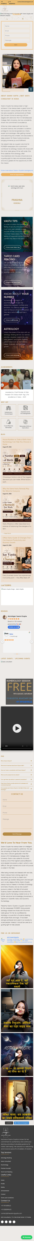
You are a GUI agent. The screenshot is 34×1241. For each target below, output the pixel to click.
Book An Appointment (17, 184)
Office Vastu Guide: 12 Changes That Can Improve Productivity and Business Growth (17, 549)
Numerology (4, 1174)
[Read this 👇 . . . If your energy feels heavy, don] (17, 1064)
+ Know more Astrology (12, 364)
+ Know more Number (11, 329)
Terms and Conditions (7, 1207)
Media (3, 1196)
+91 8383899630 (6, 1219)
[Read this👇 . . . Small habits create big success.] (17, 1020)
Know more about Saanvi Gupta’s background (17, 180)
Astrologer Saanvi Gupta (17, 626)
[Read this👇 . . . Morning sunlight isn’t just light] (17, 976)
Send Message (17, 843)
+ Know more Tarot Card (12, 292)
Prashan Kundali (6, 1178)
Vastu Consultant (6, 1171)
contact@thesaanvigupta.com (25, 1)
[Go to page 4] (18, 663)
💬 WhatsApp (27, 1237)
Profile (3, 1193)
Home (2, 1189)
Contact (3, 1203)
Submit (15, 54)
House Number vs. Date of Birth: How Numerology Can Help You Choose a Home (17, 451)
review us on (13, 636)
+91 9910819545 (24, 711)
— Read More (7, 543)
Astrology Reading (6, 1167)
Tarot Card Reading (6, 1181)
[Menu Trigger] (31, 89)
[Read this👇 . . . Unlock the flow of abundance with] (17, 1107)
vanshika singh (15, 643)
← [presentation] (2, 394)
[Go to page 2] (15, 663)
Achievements (5, 1200)
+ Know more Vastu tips (12, 257)
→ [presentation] (32, 394)
